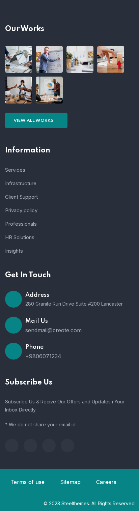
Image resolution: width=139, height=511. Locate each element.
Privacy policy (21, 210)
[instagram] (67, 445)
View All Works (33, 120)
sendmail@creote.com (53, 330)
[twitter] (30, 445)
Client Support (21, 197)
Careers (106, 482)
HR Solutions (19, 237)
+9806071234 (43, 356)
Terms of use (27, 482)
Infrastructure (20, 183)
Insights (14, 251)
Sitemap (70, 482)
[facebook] (12, 445)
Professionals (21, 224)
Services (15, 170)
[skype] (49, 445)
